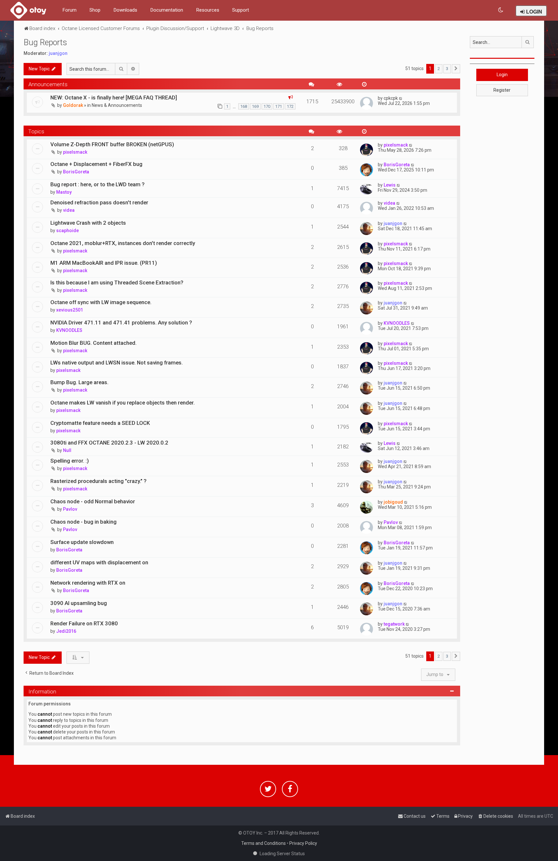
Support (240, 10)
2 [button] (439, 68)
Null (67, 450)
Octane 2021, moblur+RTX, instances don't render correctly (122, 243)
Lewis (390, 185)
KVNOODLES (69, 330)
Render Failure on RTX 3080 (84, 623)
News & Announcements (117, 105)
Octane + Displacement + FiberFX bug (96, 164)
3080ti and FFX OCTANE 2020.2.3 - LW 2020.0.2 (109, 442)
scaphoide (67, 230)
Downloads (125, 10)
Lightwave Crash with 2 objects (88, 223)
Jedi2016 (66, 631)
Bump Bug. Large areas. (79, 382)
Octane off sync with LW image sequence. (100, 302)
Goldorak (73, 105)
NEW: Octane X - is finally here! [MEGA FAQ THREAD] (113, 97)
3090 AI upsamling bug (78, 603)
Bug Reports (45, 42)
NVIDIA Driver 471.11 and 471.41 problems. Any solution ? (121, 322)
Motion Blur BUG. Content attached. (93, 343)
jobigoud (393, 502)
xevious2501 (69, 310)
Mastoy (64, 192)
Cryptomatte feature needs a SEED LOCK (100, 423)
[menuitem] (501, 10)
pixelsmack (75, 152)
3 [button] (447, 68)
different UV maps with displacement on (99, 562)
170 (267, 106)
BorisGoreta (76, 171)
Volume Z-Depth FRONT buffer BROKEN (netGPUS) (112, 144)
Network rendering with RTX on (87, 582)
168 (243, 106)
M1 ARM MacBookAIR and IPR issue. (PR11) (103, 263)
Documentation (166, 10)
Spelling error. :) (69, 460)
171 (278, 106)
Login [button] (502, 74)
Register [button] (502, 90)
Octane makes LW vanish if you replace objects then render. (122, 402)
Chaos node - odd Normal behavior (92, 501)
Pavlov (70, 509)
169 (255, 106)
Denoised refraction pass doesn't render (99, 202)
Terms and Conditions (263, 843)
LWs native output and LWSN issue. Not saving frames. (116, 362)
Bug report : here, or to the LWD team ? (97, 184)
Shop (94, 10)
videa (69, 210)
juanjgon (58, 53)
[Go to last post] (401, 98)
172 (290, 106)
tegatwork (394, 624)
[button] (456, 68)
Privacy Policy (303, 843)
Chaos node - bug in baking (83, 521)
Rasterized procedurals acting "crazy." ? (98, 481)
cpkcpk (391, 98)
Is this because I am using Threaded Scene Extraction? (116, 282)
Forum (69, 10)
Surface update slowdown (82, 542)
